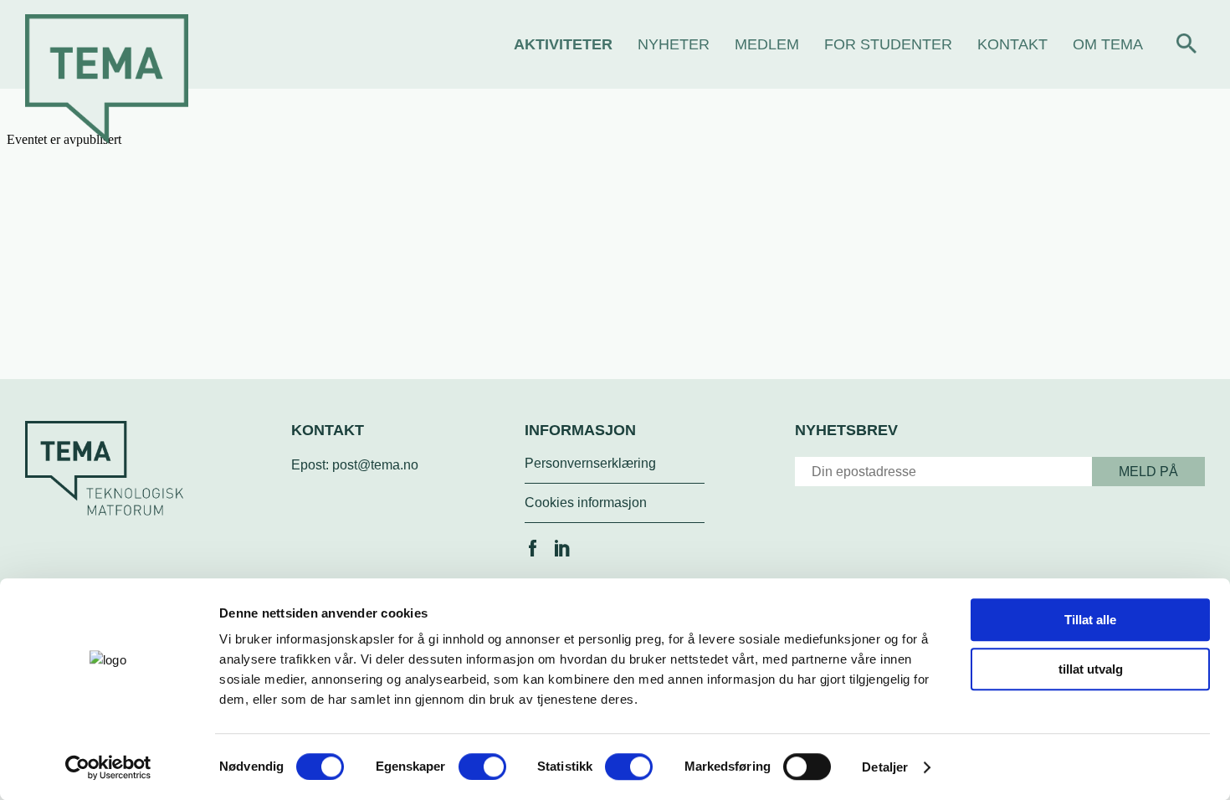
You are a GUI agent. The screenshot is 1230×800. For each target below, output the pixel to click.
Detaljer (885, 767)
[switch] (482, 766)
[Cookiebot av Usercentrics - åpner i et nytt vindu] (108, 767)
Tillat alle (1090, 620)
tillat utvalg (1090, 669)
